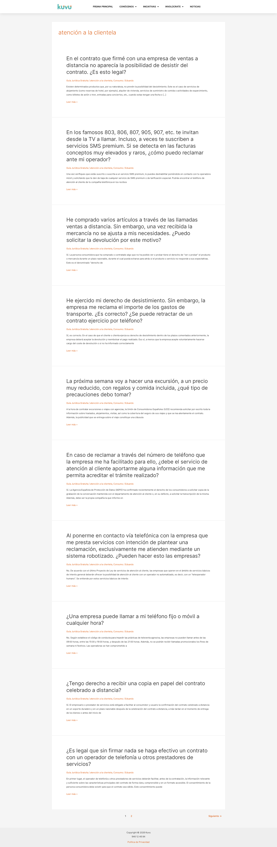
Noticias (195, 6)
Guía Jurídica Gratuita (77, 80)
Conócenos (126, 6)
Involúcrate (173, 6)
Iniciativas (149, 6)
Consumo (118, 80)
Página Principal (103, 6)
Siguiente (215, 816)
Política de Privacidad (138, 842)
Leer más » (71, 102)
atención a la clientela (101, 80)
